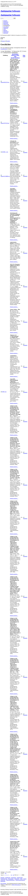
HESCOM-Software (16, 884)
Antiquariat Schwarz (10, 11)
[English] (7, 41)
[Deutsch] (3, 41)
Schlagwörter (6, 24)
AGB (4, 29)
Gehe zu (16, 875)
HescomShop (3, 883)
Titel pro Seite (16, 51)
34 (13, 875)
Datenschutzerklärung (20, 880)
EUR (24, 56)
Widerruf (5, 30)
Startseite (5, 20)
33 (11, 875)
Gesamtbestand (4, 48)
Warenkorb (5, 28)
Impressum (5, 32)
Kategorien (5, 23)
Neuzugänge (6, 26)
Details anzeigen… (14, 103)
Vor (5, 873)
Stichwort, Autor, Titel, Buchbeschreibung (15, 56)
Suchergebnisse (4, 878)
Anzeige (2, 51)
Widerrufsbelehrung (10, 880)
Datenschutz (6, 31)
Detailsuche (5, 22)
